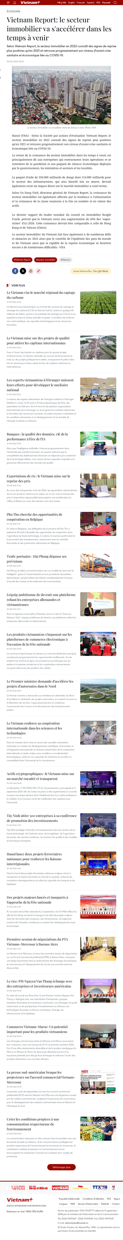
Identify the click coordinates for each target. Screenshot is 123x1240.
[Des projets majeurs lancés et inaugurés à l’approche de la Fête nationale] (98, 907)
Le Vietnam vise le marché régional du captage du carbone (41, 295)
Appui (117, 1198)
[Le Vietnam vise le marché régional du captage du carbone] (98, 302)
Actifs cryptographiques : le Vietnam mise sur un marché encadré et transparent (40, 776)
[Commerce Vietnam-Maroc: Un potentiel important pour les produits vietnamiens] (98, 1036)
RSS (109, 1198)
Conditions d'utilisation (93, 1198)
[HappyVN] (79, 1188)
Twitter (23, 271)
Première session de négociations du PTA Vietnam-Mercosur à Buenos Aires (37, 941)
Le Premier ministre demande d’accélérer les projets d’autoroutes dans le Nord (40, 683)
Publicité (105, 1203)
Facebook (15, 271)
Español (90, 2)
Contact (116, 1203)
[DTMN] (38, 1188)
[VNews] (112, 1188)
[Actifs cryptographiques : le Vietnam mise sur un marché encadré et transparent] (98, 783)
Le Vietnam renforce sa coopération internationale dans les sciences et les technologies (34, 728)
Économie (13, 11)
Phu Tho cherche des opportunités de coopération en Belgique (34, 516)
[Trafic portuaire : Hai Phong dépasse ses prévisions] (98, 566)
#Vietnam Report (22, 259)
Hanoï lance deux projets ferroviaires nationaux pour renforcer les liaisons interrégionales (34, 859)
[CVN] (17, 1188)
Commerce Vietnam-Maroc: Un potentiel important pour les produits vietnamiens (37, 1029)
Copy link (38, 271)
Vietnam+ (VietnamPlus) (30, 2)
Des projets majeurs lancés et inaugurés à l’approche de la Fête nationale (37, 899)
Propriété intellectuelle (69, 1198)
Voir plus (18, 285)
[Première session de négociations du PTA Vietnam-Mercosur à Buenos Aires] (98, 949)
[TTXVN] (99, 1188)
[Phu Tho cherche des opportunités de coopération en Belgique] (98, 524)
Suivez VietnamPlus (82, 271)
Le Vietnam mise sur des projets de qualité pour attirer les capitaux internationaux (38, 340)
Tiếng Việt (61, 2)
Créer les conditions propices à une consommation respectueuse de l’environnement (33, 1124)
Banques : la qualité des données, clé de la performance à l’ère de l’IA (37, 436)
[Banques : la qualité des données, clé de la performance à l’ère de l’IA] (98, 444)
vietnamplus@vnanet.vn (76, 1222)
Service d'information (88, 1203)
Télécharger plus (61, 1167)
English (71, 2)
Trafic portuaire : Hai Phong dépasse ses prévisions (37, 558)
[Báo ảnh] (59, 1188)
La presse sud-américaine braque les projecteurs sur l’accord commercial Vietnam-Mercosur (41, 1077)
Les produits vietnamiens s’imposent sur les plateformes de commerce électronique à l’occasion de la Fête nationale (39, 639)
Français (81, 2)
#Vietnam (65, 259)
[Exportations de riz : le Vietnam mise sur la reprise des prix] (98, 486)
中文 (98, 2)
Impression (31, 271)
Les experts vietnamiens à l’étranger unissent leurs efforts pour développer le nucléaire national (40, 385)
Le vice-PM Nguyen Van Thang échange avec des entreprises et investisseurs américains (39, 983)
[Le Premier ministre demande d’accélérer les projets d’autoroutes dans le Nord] (98, 691)
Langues (63, 1203)
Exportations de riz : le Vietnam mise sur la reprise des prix (38, 478)
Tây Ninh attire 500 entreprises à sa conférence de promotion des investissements (42, 818)
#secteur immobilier (45, 259)
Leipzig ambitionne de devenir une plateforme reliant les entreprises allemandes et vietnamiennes (41, 599)
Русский (106, 2)
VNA (72, 1203)
